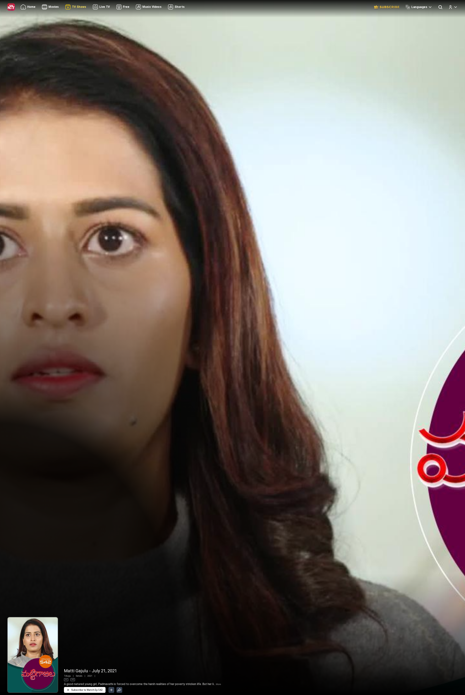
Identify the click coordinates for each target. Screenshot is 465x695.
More (218, 684)
